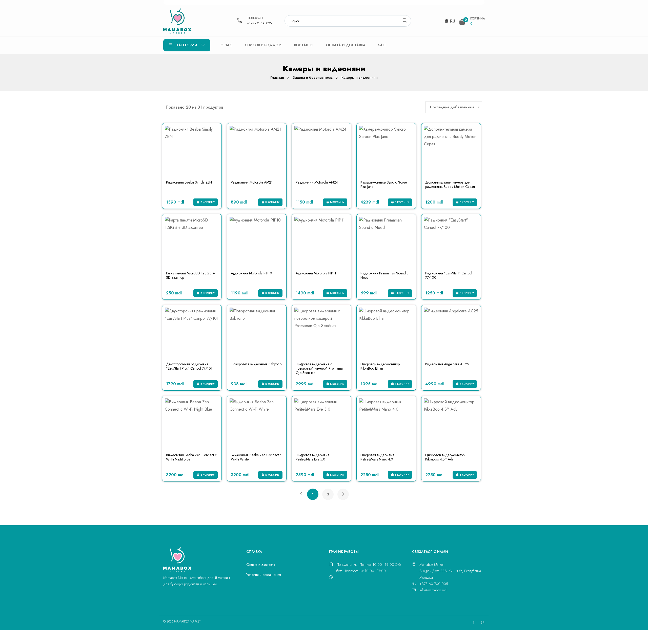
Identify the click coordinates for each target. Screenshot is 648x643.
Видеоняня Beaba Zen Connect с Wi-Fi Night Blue (191, 457)
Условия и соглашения (263, 574)
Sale (382, 45)
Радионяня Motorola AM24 (317, 182)
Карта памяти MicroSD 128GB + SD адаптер (190, 275)
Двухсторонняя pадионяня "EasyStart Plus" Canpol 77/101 (189, 366)
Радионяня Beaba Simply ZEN (189, 182)
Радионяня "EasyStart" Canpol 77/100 (448, 275)
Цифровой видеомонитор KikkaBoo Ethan (380, 366)
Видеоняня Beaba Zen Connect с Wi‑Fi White (256, 457)
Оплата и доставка (346, 45)
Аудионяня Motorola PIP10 (251, 273)
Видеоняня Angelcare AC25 (447, 364)
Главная (277, 77)
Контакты (303, 45)
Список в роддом (263, 45)
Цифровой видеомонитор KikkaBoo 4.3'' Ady (444, 457)
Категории (186, 45)
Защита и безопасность (313, 77)
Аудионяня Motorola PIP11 (316, 273)
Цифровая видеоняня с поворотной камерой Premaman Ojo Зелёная (320, 368)
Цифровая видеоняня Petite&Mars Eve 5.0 (312, 457)
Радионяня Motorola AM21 (252, 182)
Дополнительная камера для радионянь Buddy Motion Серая (450, 184)
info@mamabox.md (433, 590)
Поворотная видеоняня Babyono (256, 364)
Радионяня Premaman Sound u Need (384, 275)
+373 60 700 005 (259, 23)
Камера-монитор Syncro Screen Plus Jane (384, 184)
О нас (226, 45)
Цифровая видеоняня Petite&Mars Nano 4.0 (377, 457)
